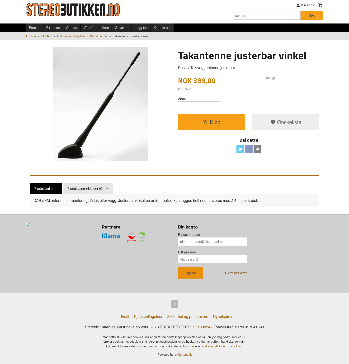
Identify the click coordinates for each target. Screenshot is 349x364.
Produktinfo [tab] (43, 188)
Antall (182, 98)
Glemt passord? (236, 273)
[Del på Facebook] (249, 149)
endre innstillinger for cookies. (222, 346)
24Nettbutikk (183, 354)
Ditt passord (187, 252)
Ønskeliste (288, 122)
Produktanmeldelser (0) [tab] (84, 188)
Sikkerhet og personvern (187, 316)
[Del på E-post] (257, 149)
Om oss (72, 27)
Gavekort (122, 27)
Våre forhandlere (96, 27)
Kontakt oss (162, 27)
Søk (312, 15)
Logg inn (141, 27)
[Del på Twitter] (240, 149)
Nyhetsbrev (222, 316)
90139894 (201, 327)
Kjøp (215, 122)
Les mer (189, 346)
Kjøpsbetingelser (148, 316)
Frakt (125, 316)
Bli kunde (53, 27)
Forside (34, 27)
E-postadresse (189, 234)
